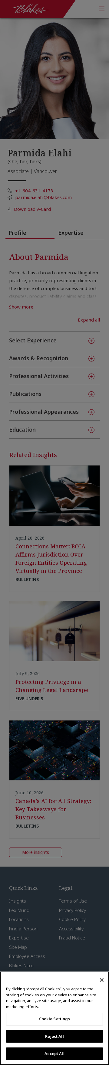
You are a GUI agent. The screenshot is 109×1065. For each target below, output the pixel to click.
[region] (54, 1018)
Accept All (54, 1053)
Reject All (54, 1036)
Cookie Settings (54, 1018)
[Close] (101, 980)
